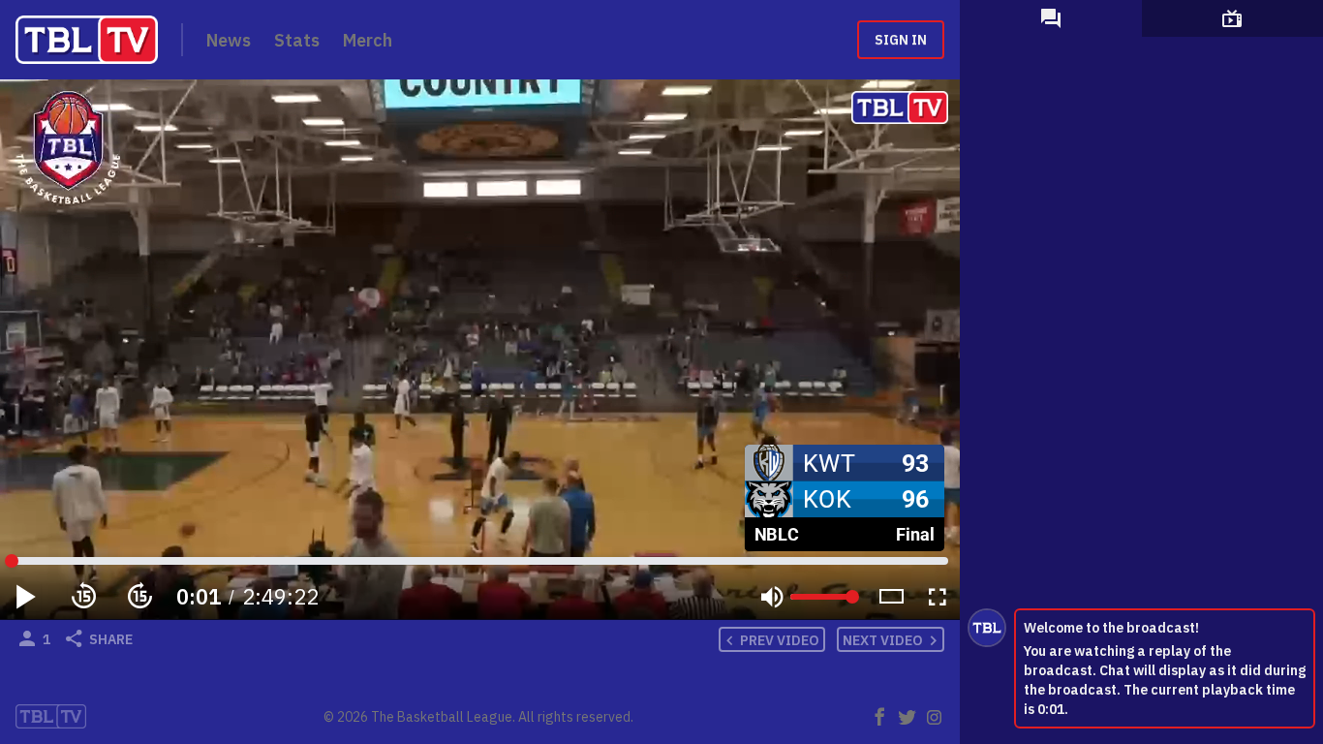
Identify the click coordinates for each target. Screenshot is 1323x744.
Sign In (901, 39)
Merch (367, 40)
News (228, 40)
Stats (297, 40)
